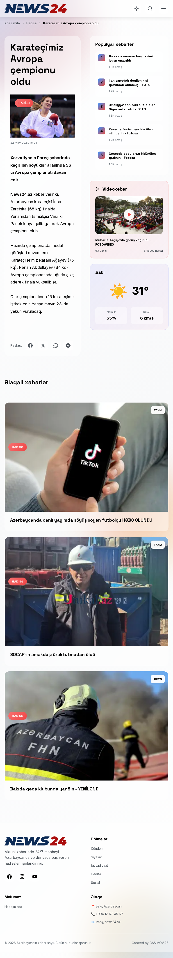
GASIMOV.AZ (159, 943)
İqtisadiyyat (99, 865)
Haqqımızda (13, 907)
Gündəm (97, 848)
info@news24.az (108, 922)
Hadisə (31, 23)
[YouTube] (35, 877)
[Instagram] (22, 877)
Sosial (95, 882)
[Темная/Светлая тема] (136, 9)
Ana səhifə (12, 23)
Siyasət (96, 857)
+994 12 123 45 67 (109, 914)
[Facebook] (9, 877)
